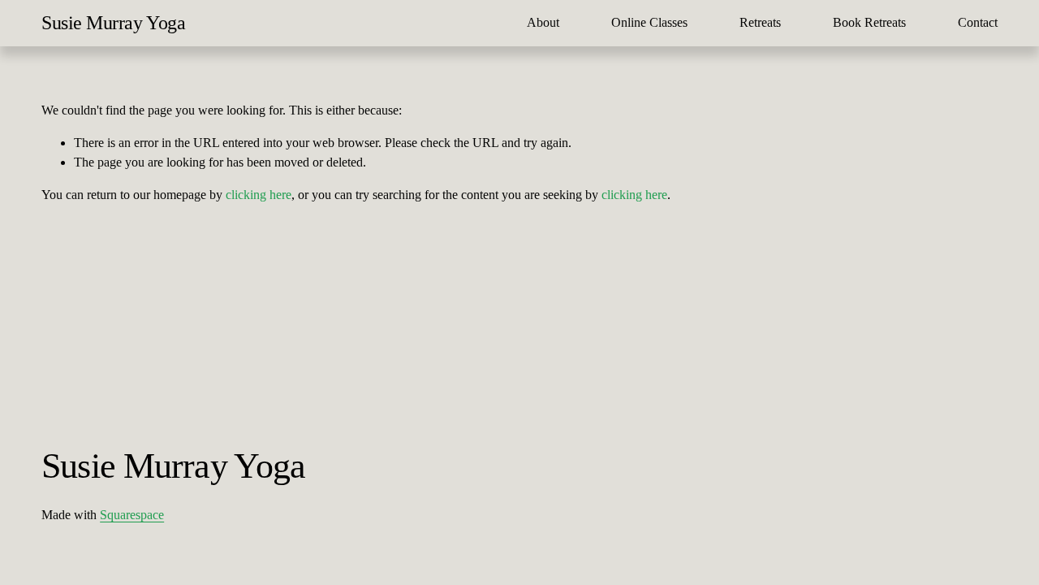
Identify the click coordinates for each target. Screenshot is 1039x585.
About (543, 22)
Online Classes (649, 22)
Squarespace (132, 515)
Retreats (760, 22)
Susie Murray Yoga (113, 22)
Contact (978, 22)
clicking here (258, 195)
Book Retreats (869, 22)
